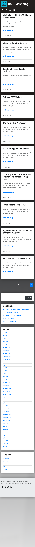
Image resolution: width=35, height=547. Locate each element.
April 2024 (5, 403)
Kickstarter (6, 461)
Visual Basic (6, 470)
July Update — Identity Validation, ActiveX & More (17, 16)
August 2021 (6, 435)
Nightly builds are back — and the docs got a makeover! (17, 231)
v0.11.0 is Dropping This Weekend (17, 149)
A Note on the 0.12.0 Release (15, 43)
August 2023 (6, 423)
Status (4, 467)
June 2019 (5, 446)
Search (4, 295)
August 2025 (6, 365)
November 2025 (7, 356)
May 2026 (5, 338)
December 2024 (7, 388)
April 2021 (5, 438)
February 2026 (6, 347)
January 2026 (6, 350)
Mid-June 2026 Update (12, 97)
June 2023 (5, 429)
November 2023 (7, 417)
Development (6, 458)
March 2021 (5, 441)
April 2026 (5, 341)
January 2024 (6, 411)
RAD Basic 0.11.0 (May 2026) (14, 123)
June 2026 (5, 335)
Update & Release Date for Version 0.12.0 (14, 70)
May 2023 (5, 432)
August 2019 (6, 443)
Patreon (5, 464)
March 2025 (5, 379)
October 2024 (6, 391)
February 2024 (6, 409)
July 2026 (5, 333)
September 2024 (7, 394)
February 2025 (6, 382)
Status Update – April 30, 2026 (15, 205)
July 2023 (5, 426)
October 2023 (6, 420)
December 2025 (7, 353)
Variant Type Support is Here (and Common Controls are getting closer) (17, 176)
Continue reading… (8, 30)
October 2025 (6, 359)
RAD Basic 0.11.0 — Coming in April (17, 259)
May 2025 (5, 373)
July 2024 (5, 397)
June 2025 (5, 371)
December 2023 (7, 414)
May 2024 (5, 400)
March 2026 (6, 344)
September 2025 (7, 362)
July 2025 (5, 368)
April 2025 (5, 376)
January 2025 (6, 385)
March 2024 (6, 406)
